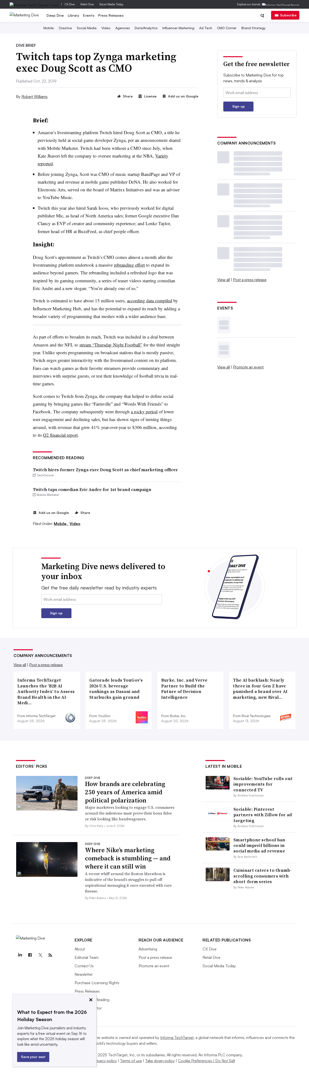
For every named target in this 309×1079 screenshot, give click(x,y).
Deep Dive (55, 15)
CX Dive (70, 4)
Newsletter (84, 974)
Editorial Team (86, 957)
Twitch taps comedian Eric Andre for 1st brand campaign (92, 489)
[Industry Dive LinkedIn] (20, 955)
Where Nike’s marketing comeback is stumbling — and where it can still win (127, 858)
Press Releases (111, 15)
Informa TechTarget (177, 1037)
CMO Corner (227, 28)
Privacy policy (105, 1060)
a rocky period (144, 411)
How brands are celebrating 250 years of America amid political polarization (125, 792)
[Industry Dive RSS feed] (50, 955)
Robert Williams (34, 96)
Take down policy (160, 1060)
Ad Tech (205, 28)
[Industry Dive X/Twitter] (40, 955)
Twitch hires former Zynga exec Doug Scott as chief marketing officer (105, 470)
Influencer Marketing (178, 28)
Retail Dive (87, 4)
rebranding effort (129, 265)
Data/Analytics (146, 28)
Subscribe (288, 15)
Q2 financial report (60, 435)
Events (88, 15)
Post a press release (250, 279)
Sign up (238, 106)
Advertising (148, 949)
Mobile (48, 28)
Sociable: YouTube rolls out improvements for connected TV (263, 784)
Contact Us (84, 965)
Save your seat (33, 1057)
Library (73, 15)
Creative (65, 28)
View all (223, 279)
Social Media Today (111, 4)
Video (106, 28)
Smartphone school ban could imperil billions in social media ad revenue (259, 845)
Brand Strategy (253, 28)
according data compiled (149, 300)
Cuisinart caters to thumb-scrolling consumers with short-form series (262, 876)
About (80, 949)
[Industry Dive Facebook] (30, 955)
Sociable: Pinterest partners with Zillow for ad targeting (262, 814)
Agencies (122, 28)
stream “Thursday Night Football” (110, 345)
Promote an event (248, 367)
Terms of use (131, 1060)
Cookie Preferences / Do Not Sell (206, 1060)
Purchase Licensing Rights (97, 982)
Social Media (87, 28)
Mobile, (61, 523)
